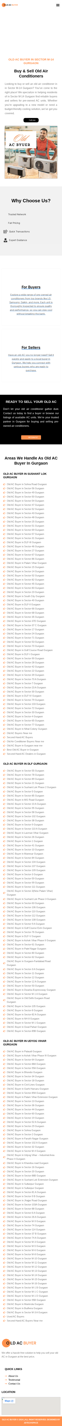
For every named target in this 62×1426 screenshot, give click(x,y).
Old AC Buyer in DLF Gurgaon (25, 763)
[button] (57, 5)
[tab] (31, 214)
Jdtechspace (31, 1423)
